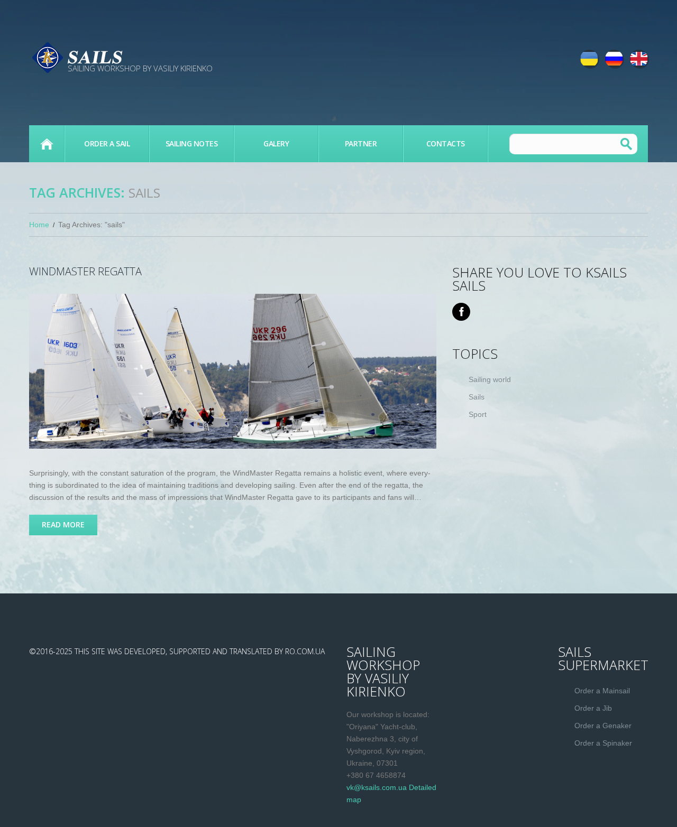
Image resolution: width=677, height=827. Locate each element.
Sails (476, 397)
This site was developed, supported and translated (173, 651)
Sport (478, 414)
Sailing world (490, 379)
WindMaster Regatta (85, 271)
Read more (63, 524)
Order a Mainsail (602, 690)
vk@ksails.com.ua (376, 787)
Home (39, 224)
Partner (361, 143)
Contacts (445, 143)
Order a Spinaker (603, 743)
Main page (46, 143)
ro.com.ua (305, 651)
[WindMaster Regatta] (232, 371)
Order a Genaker (603, 725)
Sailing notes (192, 143)
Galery (276, 143)
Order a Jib (593, 708)
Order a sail (107, 143)
